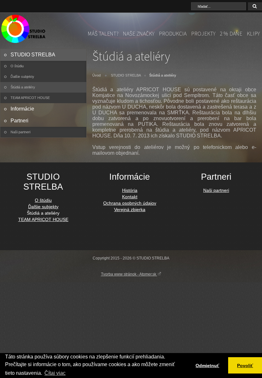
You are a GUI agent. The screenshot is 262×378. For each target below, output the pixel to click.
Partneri (19, 120)
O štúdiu (17, 66)
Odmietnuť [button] (207, 365)
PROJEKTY (203, 33)
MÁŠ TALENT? (103, 33)
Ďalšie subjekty (22, 76)
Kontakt (129, 196)
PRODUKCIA (173, 33)
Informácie (22, 108)
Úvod (96, 75)
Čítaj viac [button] (55, 373)
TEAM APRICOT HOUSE (30, 98)
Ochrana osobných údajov (129, 203)
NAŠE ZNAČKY (138, 33)
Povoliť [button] (245, 365)
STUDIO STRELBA (33, 54)
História (129, 190)
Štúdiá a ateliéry (23, 87)
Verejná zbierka (129, 209)
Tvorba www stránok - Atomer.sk (129, 274)
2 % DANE (231, 33)
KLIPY (253, 33)
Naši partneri (20, 132)
